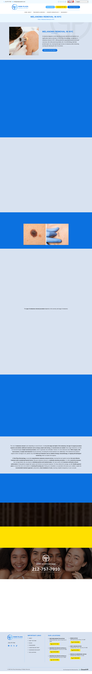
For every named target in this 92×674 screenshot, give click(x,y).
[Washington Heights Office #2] (48, 649)
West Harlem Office (75, 640)
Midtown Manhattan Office (57, 632)
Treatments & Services (39, 12)
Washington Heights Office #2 (58, 650)
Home (25, 12)
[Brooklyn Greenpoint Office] (69, 647)
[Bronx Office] (69, 631)
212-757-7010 (46, 563)
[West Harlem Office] (69, 639)
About (29, 12)
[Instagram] (61, 2)
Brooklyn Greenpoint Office (78, 648)
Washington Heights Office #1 (58, 642)
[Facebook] (8, 640)
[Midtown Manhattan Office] (48, 632)
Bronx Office (74, 632)
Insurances (64, 12)
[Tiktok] (65, 2)
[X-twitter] (63, 2)
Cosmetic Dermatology (53, 12)
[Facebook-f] (59, 2)
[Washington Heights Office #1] (48, 641)
